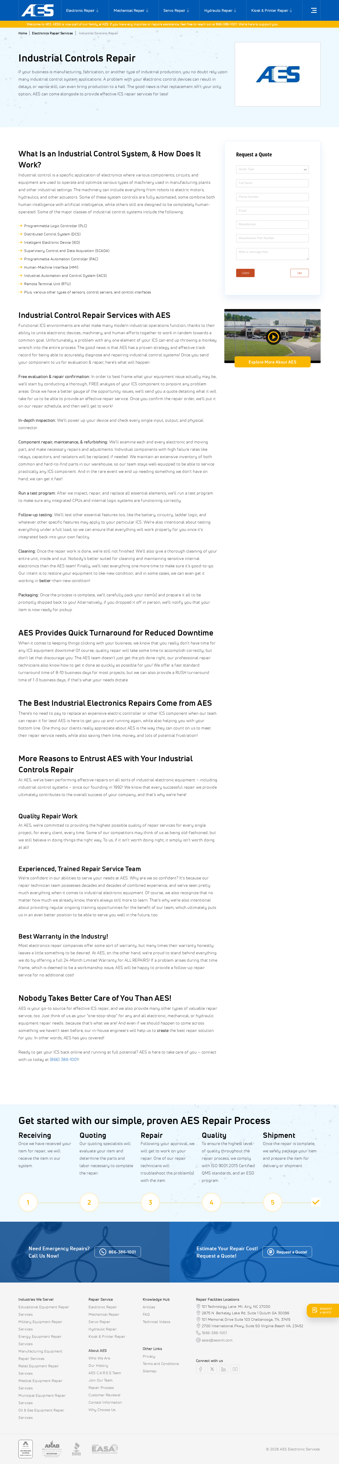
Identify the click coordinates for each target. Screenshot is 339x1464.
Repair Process (101, 1387)
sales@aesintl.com (217, 1340)
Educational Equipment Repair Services (43, 1310)
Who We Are (99, 1358)
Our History (98, 1365)
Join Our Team (101, 1380)
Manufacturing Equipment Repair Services (40, 1355)
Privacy (149, 1356)
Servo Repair (174, 10)
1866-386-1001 (214, 1332)
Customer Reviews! (105, 1394)
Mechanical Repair (129, 10)
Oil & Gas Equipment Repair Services (41, 1414)
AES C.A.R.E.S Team (105, 1372)
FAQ (146, 1314)
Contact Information (105, 1402)
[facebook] (200, 1369)
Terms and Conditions (161, 1363)
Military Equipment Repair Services (40, 1325)
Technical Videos (156, 1321)
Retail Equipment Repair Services (38, 1369)
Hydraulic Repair (218, 10)
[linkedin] (223, 1369)
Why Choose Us (102, 1409)
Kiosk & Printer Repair (269, 10)
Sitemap (150, 1370)
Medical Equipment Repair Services (40, 1384)
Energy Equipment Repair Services (40, 1340)
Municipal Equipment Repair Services (42, 1399)
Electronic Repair (80, 10)
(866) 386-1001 (64, 1059)
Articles (149, 1306)
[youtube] (235, 1369)
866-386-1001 (207, 24)
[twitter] (212, 1369)
